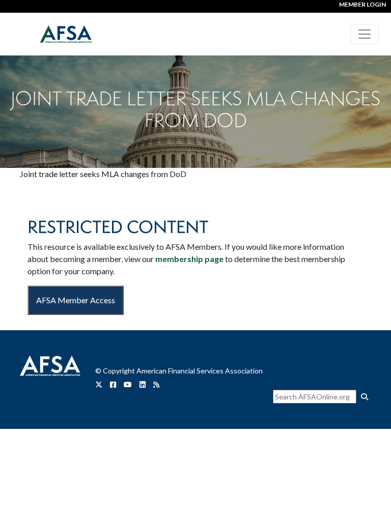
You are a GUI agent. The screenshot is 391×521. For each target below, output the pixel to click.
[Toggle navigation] (364, 34)
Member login (362, 4)
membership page (189, 259)
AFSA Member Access (75, 300)
